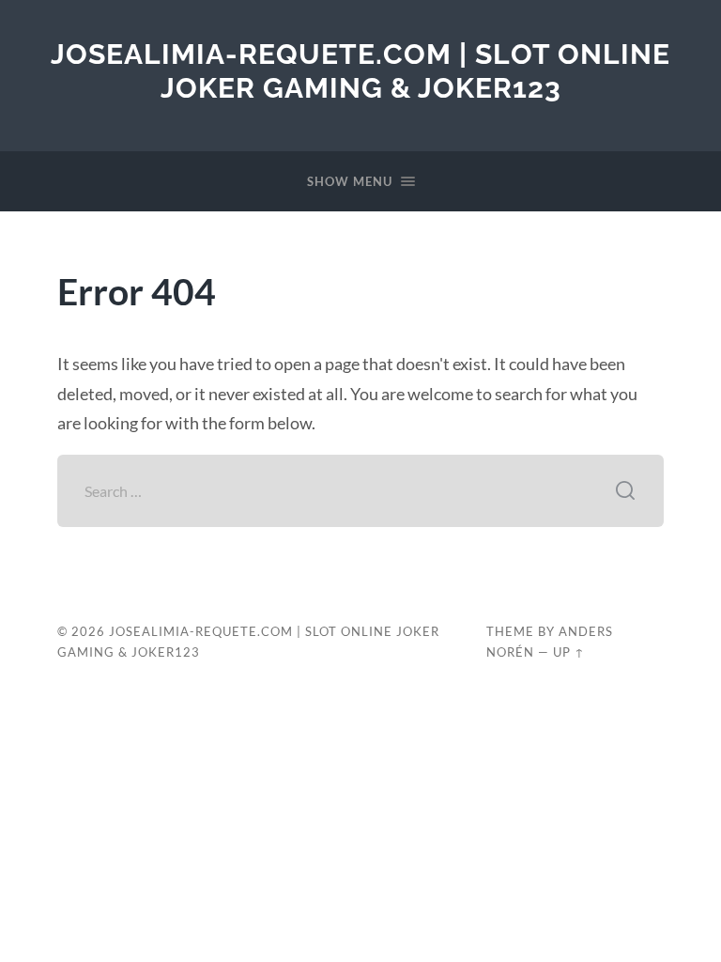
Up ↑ (569, 651)
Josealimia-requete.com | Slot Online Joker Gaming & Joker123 (360, 71)
